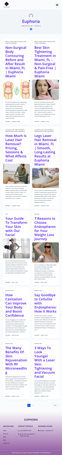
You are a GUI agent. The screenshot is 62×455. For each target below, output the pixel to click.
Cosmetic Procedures (11, 43)
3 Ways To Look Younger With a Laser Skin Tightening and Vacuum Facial (44, 362)
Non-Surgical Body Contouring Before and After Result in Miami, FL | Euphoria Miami (15, 61)
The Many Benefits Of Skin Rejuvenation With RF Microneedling (16, 360)
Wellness (36, 214)
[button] (57, 5)
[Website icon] (31, 29)
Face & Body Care (9, 129)
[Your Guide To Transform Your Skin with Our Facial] (16, 248)
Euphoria (31, 419)
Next (55, 405)
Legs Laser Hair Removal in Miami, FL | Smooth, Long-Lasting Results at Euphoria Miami (45, 149)
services (36, 290)
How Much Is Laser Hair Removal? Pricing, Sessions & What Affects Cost (15, 147)
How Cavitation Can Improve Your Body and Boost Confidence (15, 305)
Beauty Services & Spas (20, 41)
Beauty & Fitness (9, 41)
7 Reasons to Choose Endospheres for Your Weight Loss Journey (45, 228)
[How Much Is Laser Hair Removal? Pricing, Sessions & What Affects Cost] (16, 174)
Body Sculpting (9, 290)
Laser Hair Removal (20, 129)
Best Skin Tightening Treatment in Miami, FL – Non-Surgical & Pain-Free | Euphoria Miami (45, 61)
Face (6, 214)
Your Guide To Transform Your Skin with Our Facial (16, 226)
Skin (40, 290)
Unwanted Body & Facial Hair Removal (15, 131)
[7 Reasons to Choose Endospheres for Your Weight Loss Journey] (45, 252)
